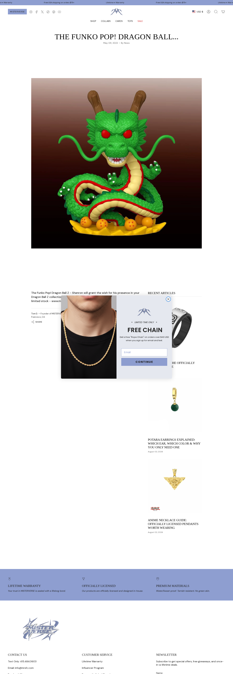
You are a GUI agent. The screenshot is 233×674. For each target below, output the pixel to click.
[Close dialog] (168, 299)
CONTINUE (144, 362)
